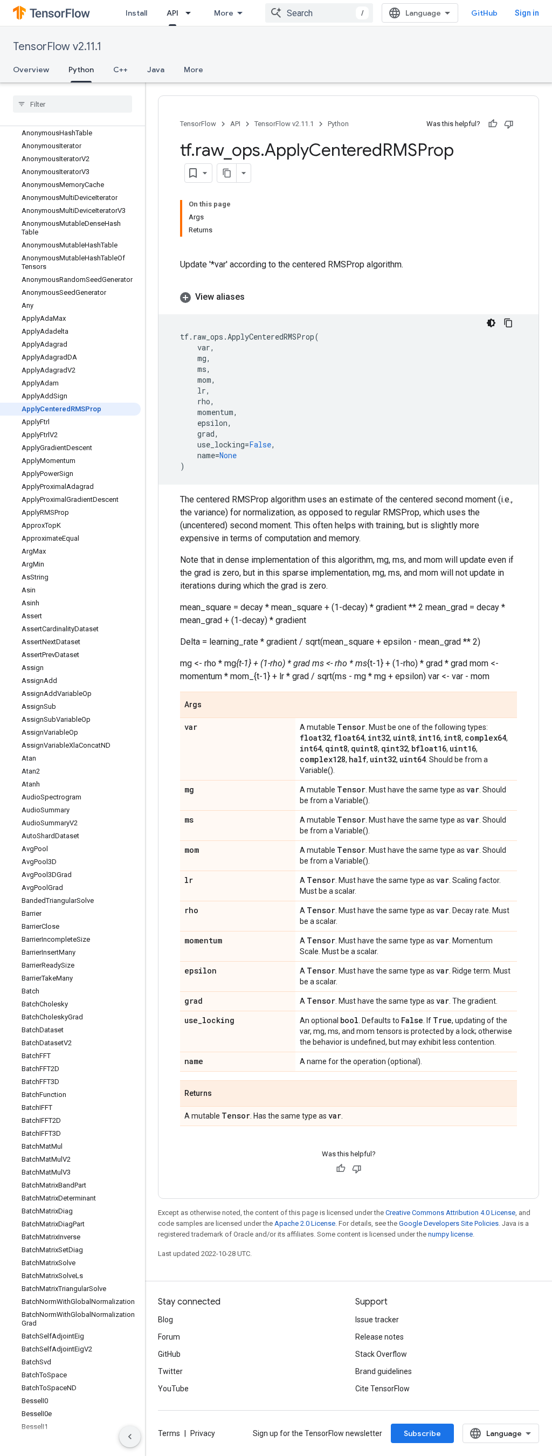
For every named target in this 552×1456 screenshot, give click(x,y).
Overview (31, 69)
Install (136, 13)
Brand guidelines (383, 1371)
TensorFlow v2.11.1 (57, 46)
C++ (120, 69)
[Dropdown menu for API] (191, 13)
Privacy (202, 1433)
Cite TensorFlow (382, 1388)
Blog (165, 1319)
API (172, 13)
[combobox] (319, 13)
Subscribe (422, 1433)
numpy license (450, 1234)
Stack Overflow (381, 1354)
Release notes (379, 1337)
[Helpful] (493, 124)
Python (81, 69)
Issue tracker (377, 1319)
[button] (348, 297)
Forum (169, 1337)
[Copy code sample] (508, 323)
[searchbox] (72, 104)
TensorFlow (198, 124)
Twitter (170, 1371)
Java (155, 69)
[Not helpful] (509, 124)
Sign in (527, 13)
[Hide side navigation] (130, 1436)
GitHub (484, 13)
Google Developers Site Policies (449, 1223)
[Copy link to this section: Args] (212, 705)
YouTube (173, 1388)
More (223, 13)
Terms (169, 1433)
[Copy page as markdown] (227, 173)
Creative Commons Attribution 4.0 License (450, 1213)
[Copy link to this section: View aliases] (255, 297)
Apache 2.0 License (304, 1223)
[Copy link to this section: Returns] (222, 1094)
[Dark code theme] (491, 323)
